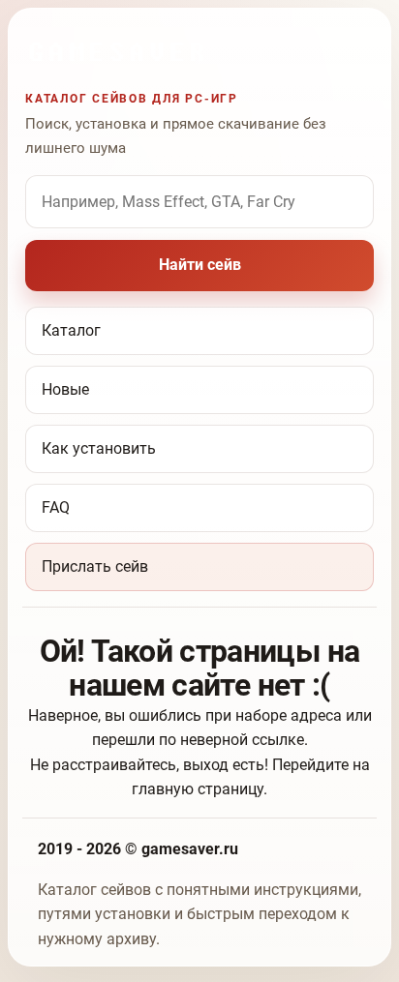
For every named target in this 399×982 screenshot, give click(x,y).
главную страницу (197, 789)
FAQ (56, 507)
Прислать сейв (95, 566)
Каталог (71, 330)
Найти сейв (200, 264)
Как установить (99, 448)
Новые (65, 389)
